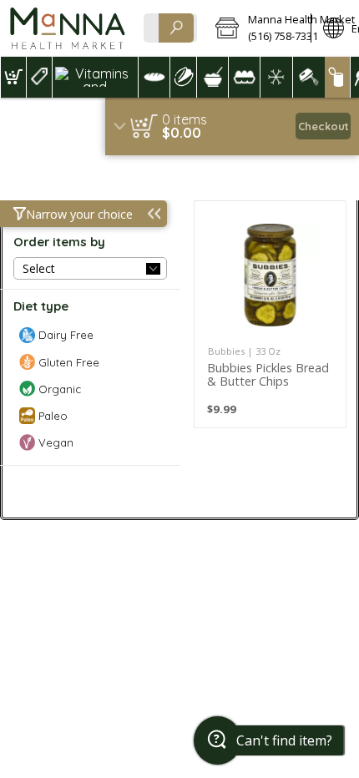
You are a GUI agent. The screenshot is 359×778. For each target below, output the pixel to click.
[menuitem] (13, 77)
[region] (232, 126)
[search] (176, 28)
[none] (270, 314)
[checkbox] (90, 335)
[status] (184, 119)
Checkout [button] (323, 126)
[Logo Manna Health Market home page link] (67, 28)
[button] (257, 28)
